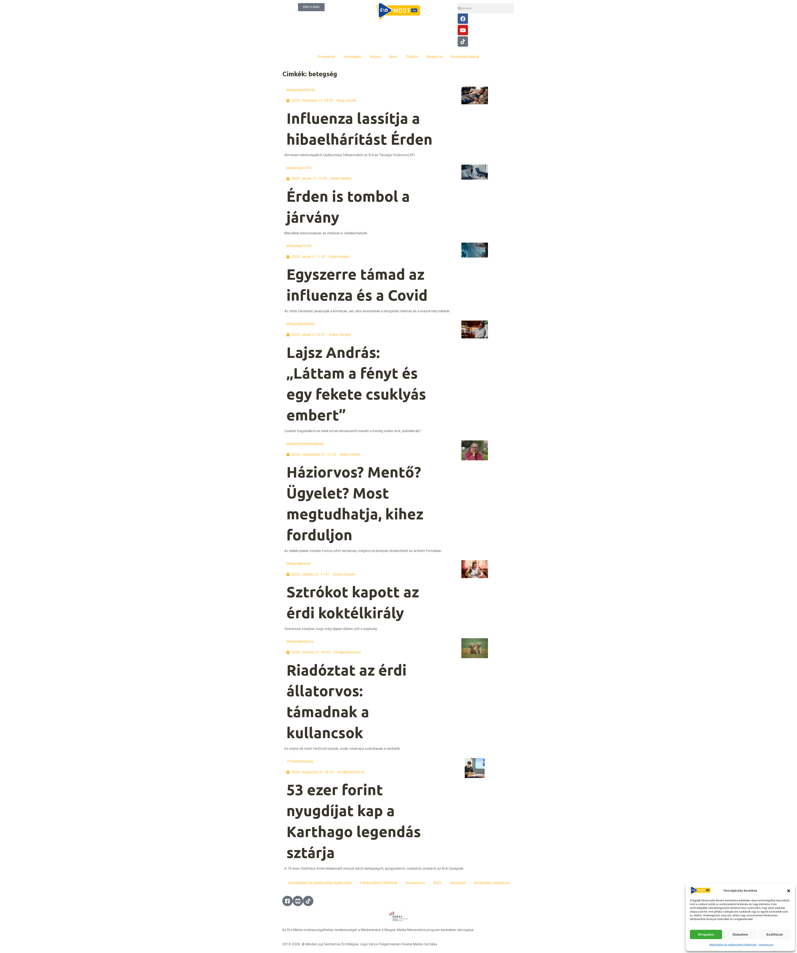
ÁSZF (437, 883)
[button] (789, 891)
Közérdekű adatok (465, 57)
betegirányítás (297, 443)
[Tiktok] (463, 41)
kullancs (307, 641)
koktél (305, 563)
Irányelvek (458, 883)
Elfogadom (706, 934)
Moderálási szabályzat (491, 883)
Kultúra (375, 57)
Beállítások (774, 934)
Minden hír (435, 57)
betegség (293, 90)
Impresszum (766, 944)
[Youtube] (463, 30)
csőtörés (308, 90)
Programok (326, 57)
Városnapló (352, 57)
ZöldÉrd (412, 57)
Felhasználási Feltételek (378, 883)
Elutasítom (740, 934)
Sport (393, 57)
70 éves (292, 761)
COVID (306, 168)
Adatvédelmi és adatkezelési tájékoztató (733, 944)
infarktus (308, 324)
